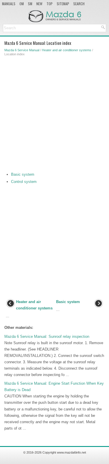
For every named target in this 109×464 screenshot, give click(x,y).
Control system (24, 181)
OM (21, 3)
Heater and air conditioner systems (66, 50)
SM (30, 3)
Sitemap (63, 3)
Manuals (8, 3)
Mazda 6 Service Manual (21, 50)
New (39, 3)
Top (50, 3)
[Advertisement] (54, 112)
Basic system (22, 174)
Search (79, 3)
